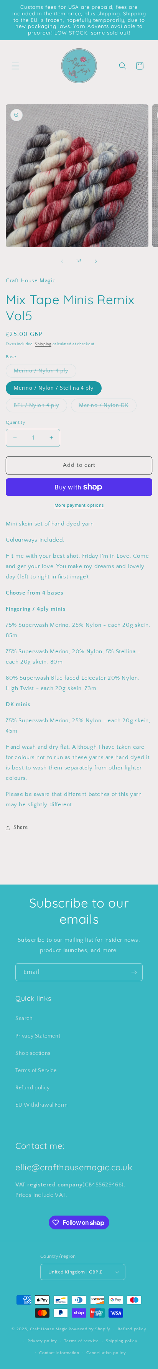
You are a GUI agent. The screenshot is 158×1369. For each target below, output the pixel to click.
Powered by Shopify (89, 1329)
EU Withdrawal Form (41, 1105)
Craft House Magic (49, 1329)
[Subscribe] (133, 972)
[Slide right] (95, 261)
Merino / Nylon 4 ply (45, 372)
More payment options (79, 505)
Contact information (59, 1353)
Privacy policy (42, 1341)
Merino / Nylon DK (108, 407)
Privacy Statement (37, 1036)
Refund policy (32, 1088)
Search (24, 1018)
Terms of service (81, 1341)
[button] (15, 66)
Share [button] (20, 827)
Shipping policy (122, 1341)
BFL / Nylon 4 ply (40, 407)
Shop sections (33, 1053)
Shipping (43, 344)
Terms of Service (36, 1071)
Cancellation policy (106, 1353)
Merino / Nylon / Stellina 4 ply (54, 388)
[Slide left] (62, 261)
